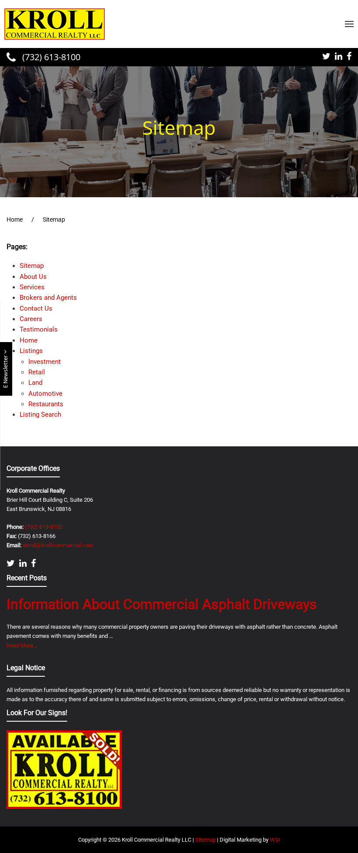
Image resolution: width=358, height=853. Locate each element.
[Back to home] (54, 24)
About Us (33, 277)
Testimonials (39, 329)
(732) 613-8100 (50, 57)
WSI (275, 839)
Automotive (45, 393)
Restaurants (45, 404)
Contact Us (36, 308)
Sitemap (32, 266)
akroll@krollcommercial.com (58, 545)
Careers (31, 319)
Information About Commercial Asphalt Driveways (162, 604)
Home (29, 340)
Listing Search (40, 414)
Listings (31, 351)
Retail (36, 372)
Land (35, 383)
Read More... (22, 645)
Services (32, 287)
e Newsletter (6, 371)
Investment (44, 362)
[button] (349, 24)
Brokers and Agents (48, 297)
